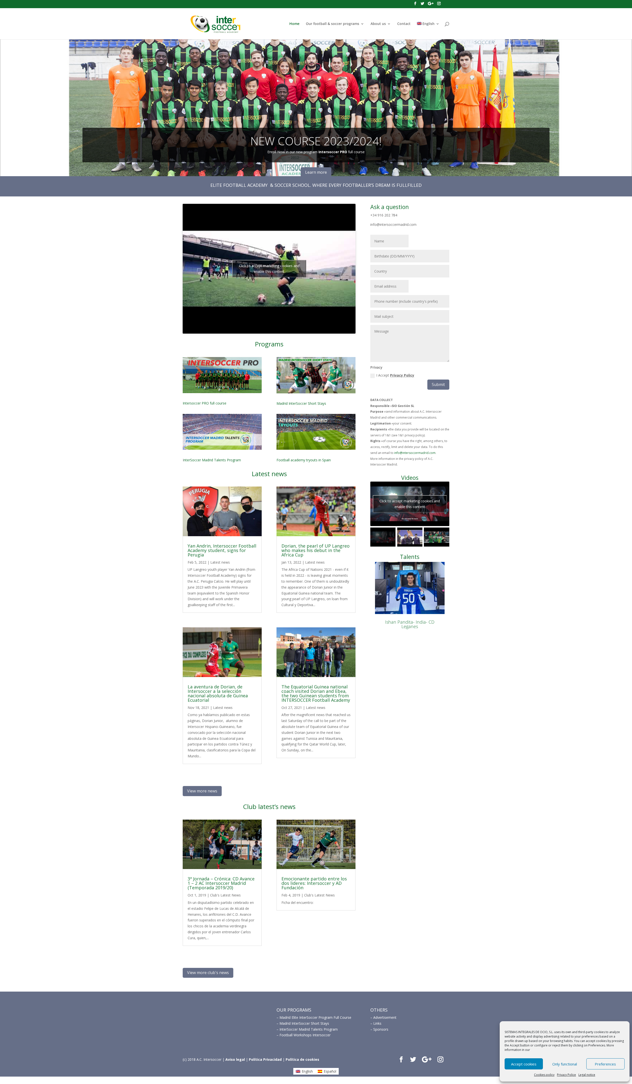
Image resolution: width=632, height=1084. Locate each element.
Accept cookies (523, 1064)
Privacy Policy (402, 375)
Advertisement (384, 1017)
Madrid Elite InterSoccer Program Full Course (315, 1017)
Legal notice (586, 1075)
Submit (438, 384)
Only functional (564, 1064)
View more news (202, 791)
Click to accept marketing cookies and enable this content (269, 268)
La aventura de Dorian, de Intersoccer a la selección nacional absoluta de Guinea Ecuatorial (218, 693)
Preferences (605, 1064)
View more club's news (208, 972)
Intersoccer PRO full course (204, 403)
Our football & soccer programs (332, 24)
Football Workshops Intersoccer (305, 1035)
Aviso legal (235, 1059)
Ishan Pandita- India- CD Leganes (409, 624)
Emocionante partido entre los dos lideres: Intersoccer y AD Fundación (314, 883)
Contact (404, 24)
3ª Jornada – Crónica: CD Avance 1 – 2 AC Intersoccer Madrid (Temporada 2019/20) (221, 883)
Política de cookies (302, 1059)
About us (378, 24)
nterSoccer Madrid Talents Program (212, 460)
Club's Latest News (225, 895)
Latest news (220, 562)
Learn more (316, 172)
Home (294, 24)
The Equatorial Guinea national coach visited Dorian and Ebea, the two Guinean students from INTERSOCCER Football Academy (315, 693)
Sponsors (380, 1029)
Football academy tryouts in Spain (303, 460)
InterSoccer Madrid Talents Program (308, 1029)
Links (377, 1023)
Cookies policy (544, 1075)
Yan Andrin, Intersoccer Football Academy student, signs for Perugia (222, 550)
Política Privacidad (265, 1059)
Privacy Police (566, 1075)
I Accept (395, 375)
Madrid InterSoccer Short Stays (301, 403)
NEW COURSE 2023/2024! (316, 141)
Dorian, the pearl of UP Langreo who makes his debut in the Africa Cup (315, 550)
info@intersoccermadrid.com (414, 453)
